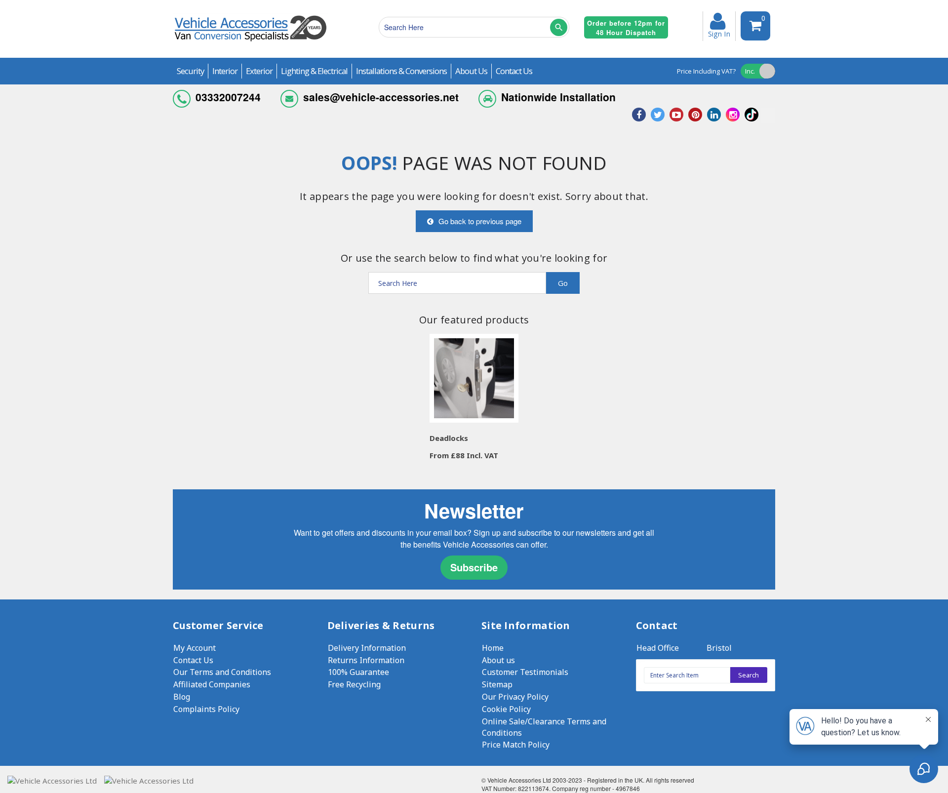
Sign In (719, 33)
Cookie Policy (506, 709)
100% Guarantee (358, 672)
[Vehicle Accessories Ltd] (250, 43)
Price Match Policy (516, 744)
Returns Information (366, 660)
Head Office (657, 647)
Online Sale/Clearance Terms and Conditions (544, 727)
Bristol (719, 647)
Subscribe (474, 567)
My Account (194, 647)
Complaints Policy (206, 709)
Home (493, 647)
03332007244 (228, 96)
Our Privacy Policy (515, 696)
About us (498, 660)
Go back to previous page (479, 221)
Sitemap (497, 684)
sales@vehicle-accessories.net (381, 96)
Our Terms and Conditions (222, 672)
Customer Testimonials (525, 672)
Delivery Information (367, 647)
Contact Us (193, 660)
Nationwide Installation (558, 96)
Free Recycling (354, 684)
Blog (181, 696)
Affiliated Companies (211, 684)
